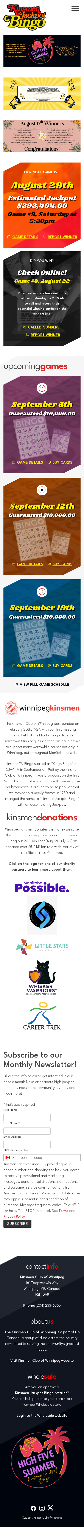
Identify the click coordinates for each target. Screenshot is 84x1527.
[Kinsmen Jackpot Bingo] (25, 17)
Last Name (11, 1123)
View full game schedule (44, 685)
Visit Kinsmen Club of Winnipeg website (42, 1361)
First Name (11, 1110)
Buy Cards (62, 462)
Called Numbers (43, 327)
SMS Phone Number (15, 1150)
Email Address (13, 1136)
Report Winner (62, 237)
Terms (63, 1211)
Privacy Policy (14, 1217)
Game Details (25, 237)
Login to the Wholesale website (42, 1416)
